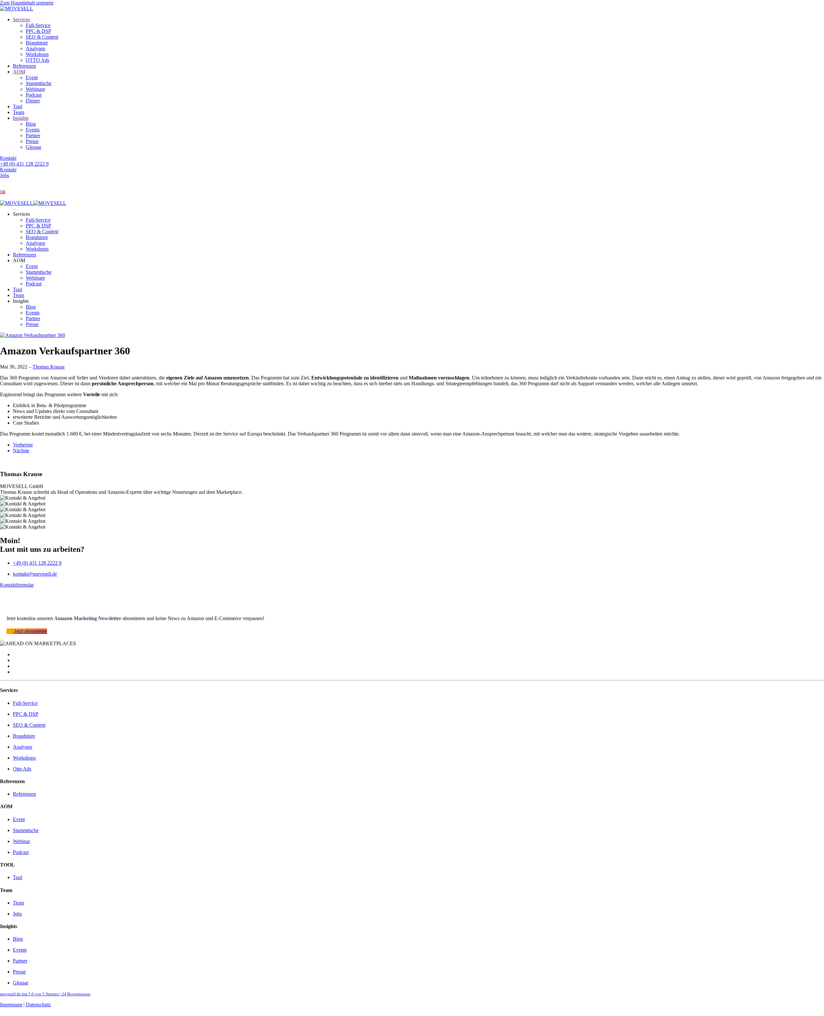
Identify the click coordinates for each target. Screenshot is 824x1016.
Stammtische (39, 83)
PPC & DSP (38, 31)
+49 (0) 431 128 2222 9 (24, 164)
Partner (33, 135)
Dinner (33, 100)
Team (18, 112)
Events (33, 129)
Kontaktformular (17, 585)
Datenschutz (38, 1004)
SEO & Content (42, 37)
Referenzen (24, 66)
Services (21, 19)
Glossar (33, 147)
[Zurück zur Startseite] (16, 8)
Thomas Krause (49, 366)
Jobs (4, 175)
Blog (31, 124)
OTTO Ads (37, 60)
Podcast (34, 95)
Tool (17, 106)
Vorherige (23, 444)
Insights (21, 118)
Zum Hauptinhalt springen (26, 2)
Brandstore (37, 42)
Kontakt (8, 158)
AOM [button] (19, 260)
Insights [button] (21, 301)
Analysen (35, 48)
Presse (32, 141)
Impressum (11, 1004)
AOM (19, 71)
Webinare (35, 89)
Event (32, 77)
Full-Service (38, 25)
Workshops (37, 54)
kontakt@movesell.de (35, 574)
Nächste (21, 450)
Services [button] (21, 214)
